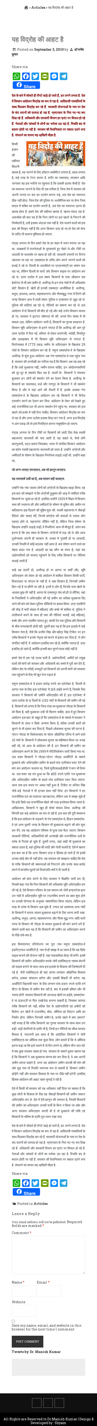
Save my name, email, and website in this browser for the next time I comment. (46, 1327)
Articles (38, 7)
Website (18, 1302)
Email (43, 1282)
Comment (21, 1233)
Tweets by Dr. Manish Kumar (36, 1351)
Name (18, 1282)
